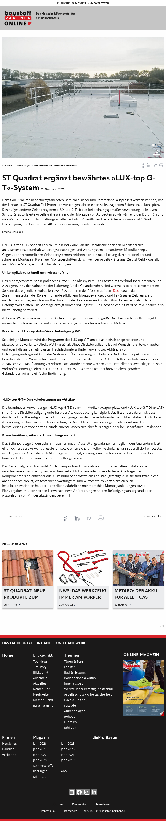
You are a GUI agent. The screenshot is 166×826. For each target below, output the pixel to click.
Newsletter (100, 3)
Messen (80, 3)
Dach (117, 290)
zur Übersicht (16, 516)
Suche (65, 3)
